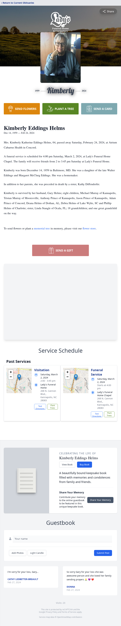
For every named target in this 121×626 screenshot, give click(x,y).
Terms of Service (69, 612)
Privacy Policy (52, 612)
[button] (19, 377)
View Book (67, 464)
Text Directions (40, 407)
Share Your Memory (100, 499)
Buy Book (84, 464)
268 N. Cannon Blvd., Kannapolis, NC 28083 (48, 395)
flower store (89, 228)
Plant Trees (52, 406)
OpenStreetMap (64, 617)
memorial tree (42, 228)
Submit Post (103, 552)
